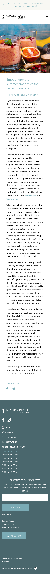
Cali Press (24, 316)
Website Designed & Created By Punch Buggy (17, 568)
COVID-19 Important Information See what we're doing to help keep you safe (26, 4)
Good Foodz (30, 195)
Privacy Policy (6, 561)
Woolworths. (12, 198)
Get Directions (13, 535)
